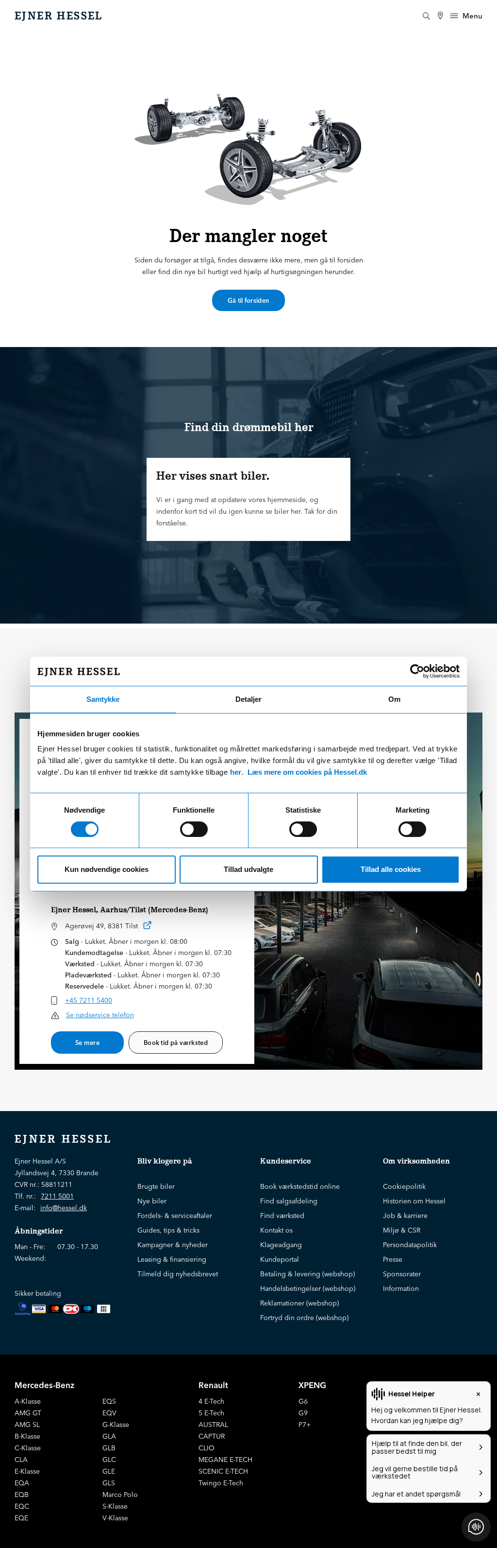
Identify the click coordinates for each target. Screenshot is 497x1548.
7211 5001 (57, 1196)
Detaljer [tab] (248, 699)
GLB (109, 1448)
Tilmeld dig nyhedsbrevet (177, 1274)
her (235, 772)
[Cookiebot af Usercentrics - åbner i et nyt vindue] (417, 671)
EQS (109, 1401)
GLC (109, 1459)
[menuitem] (440, 16)
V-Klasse (115, 1517)
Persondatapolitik (410, 1244)
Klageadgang (281, 1244)
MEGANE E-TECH (225, 1459)
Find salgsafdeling (288, 1201)
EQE (21, 1517)
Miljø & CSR (401, 1230)
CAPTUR (212, 1436)
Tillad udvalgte (248, 869)
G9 (303, 1413)
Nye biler (151, 1201)
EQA (22, 1482)
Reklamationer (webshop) (299, 1303)
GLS (108, 1482)
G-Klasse (115, 1424)
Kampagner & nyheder (172, 1244)
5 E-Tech (211, 1413)
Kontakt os (276, 1230)
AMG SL (27, 1424)
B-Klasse (27, 1436)
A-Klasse (28, 1401)
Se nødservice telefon (100, 1014)
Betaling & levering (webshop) (307, 1274)
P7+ (304, 1424)
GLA (109, 1436)
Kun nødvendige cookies (107, 869)
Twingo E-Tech (221, 1482)
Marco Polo (120, 1494)
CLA (21, 1459)
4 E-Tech (211, 1401)
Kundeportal (279, 1259)
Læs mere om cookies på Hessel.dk (307, 772)
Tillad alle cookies (391, 869)
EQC (22, 1506)
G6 (303, 1401)
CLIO (207, 1448)
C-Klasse (28, 1448)
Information (401, 1288)
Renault (213, 1385)
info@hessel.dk (63, 1207)
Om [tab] (394, 699)
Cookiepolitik (404, 1186)
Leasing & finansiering (171, 1259)
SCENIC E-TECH (223, 1471)
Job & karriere (405, 1215)
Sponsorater (402, 1274)
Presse (392, 1259)
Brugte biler (156, 1186)
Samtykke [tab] (102, 699)
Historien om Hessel (414, 1201)
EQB (22, 1494)
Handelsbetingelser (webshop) (307, 1288)
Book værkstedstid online (300, 1186)
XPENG (312, 1385)
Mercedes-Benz (44, 1385)
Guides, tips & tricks (168, 1230)
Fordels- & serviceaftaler (174, 1215)
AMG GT (28, 1413)
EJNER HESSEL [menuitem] (59, 16)
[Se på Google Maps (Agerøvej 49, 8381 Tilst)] (147, 927)
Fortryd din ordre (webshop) (304, 1317)
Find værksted (282, 1215)
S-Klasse (115, 1506)
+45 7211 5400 (88, 1000)
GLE (108, 1471)
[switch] (194, 829)
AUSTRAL (213, 1424)
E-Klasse (27, 1471)
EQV (109, 1413)
